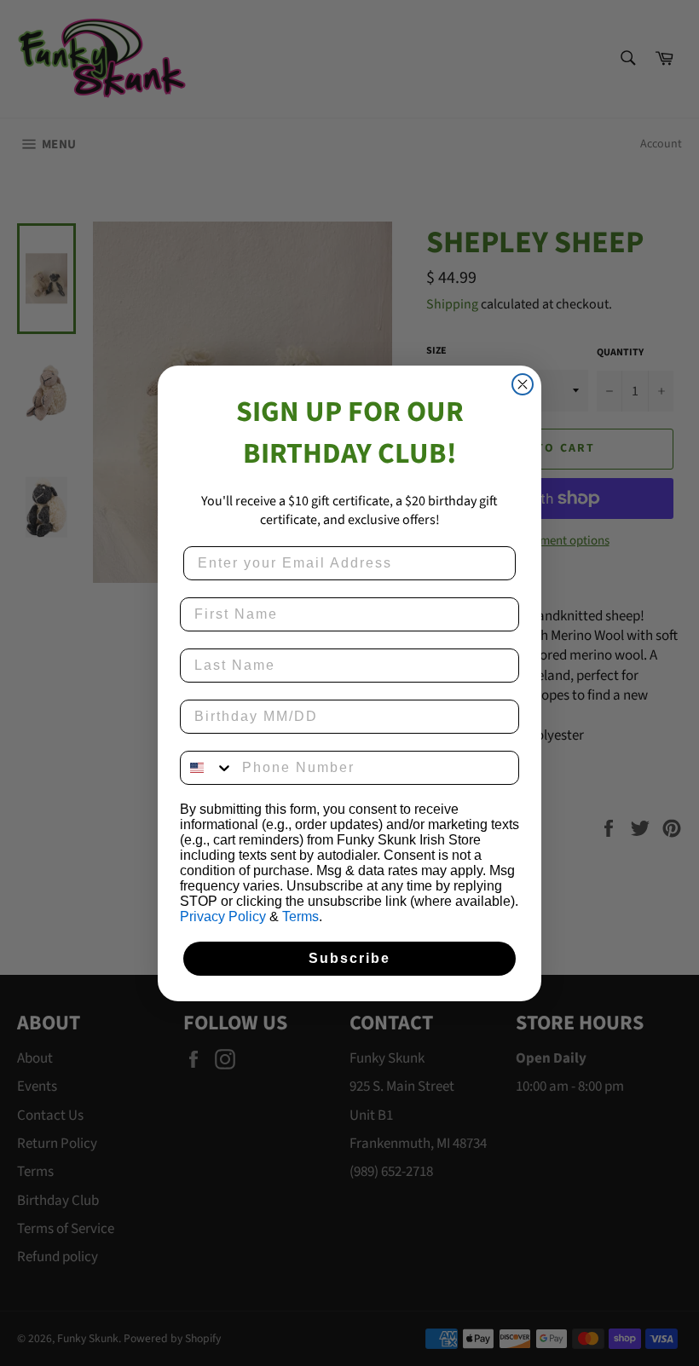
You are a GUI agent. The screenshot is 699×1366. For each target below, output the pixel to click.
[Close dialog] (522, 384)
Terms (300, 916)
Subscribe (349, 958)
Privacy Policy (223, 916)
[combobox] (207, 768)
